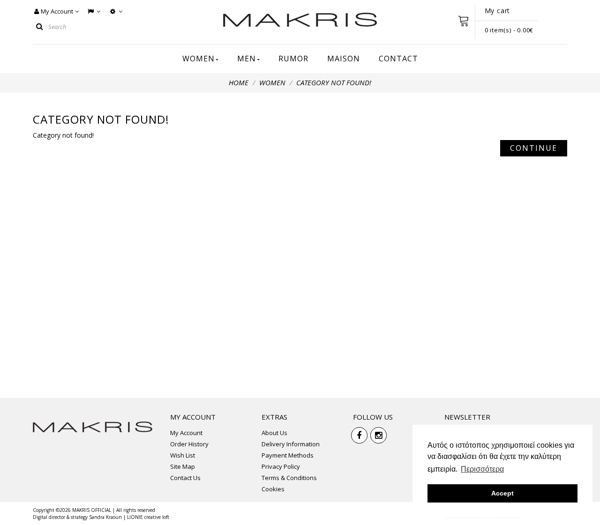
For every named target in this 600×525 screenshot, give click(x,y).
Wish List (182, 455)
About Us (274, 433)
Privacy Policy (281, 466)
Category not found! (333, 82)
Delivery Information (291, 444)
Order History (189, 444)
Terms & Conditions (289, 477)
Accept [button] (502, 493)
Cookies (273, 489)
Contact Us (185, 477)
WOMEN (272, 82)
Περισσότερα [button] (482, 469)
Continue (533, 148)
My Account (186, 433)
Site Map (182, 466)
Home (238, 82)
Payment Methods (288, 455)
